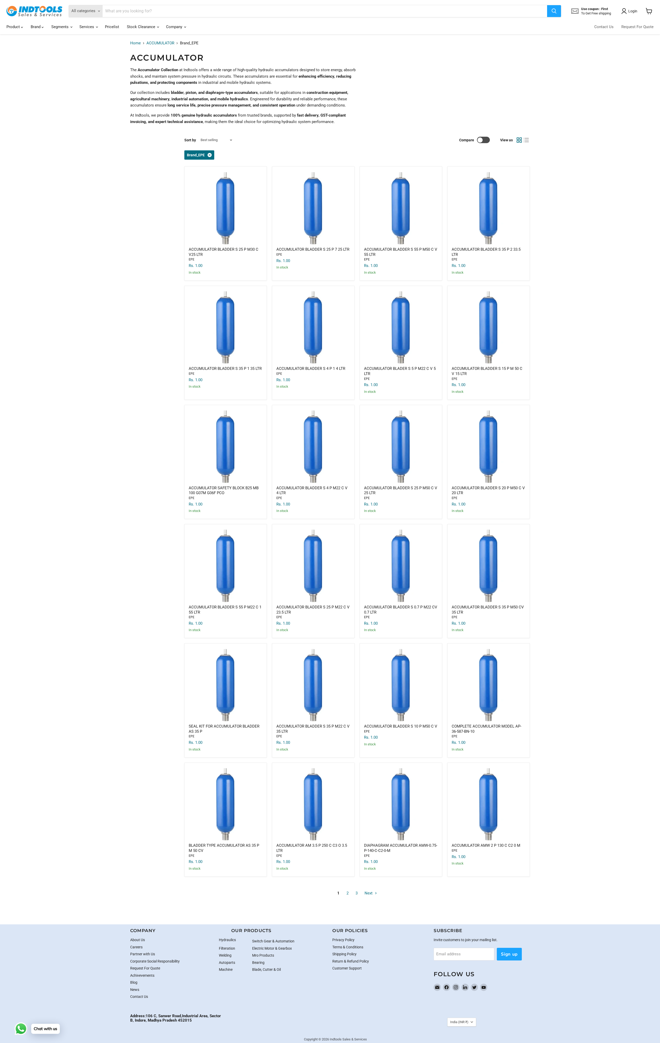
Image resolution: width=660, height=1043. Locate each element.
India (459, 1022)
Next (369, 893)
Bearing (258, 962)
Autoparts (227, 962)
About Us (137, 940)
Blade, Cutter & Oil (266, 969)
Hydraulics (227, 940)
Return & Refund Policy (350, 961)
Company (174, 27)
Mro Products (263, 955)
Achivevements (142, 975)
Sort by (190, 140)
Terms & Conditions (347, 947)
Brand (36, 27)
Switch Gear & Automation (273, 941)
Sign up (509, 954)
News (134, 990)
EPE (191, 259)
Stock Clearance (141, 27)
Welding (225, 955)
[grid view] (519, 140)
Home (135, 43)
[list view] (526, 140)
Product (13, 27)
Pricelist (112, 27)
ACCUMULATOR (160, 43)
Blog (133, 982)
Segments (60, 27)
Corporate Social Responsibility (155, 961)
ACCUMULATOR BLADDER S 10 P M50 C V (400, 726)
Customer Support (347, 968)
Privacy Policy (343, 940)
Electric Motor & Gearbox (272, 948)
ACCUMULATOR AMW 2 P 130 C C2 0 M (486, 845)
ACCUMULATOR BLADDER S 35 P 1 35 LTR (225, 368)
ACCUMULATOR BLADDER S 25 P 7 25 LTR (312, 249)
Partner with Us (142, 954)
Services (87, 27)
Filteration (227, 948)
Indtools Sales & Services (348, 1039)
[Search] (554, 11)
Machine (226, 969)
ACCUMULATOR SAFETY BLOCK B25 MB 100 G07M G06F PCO (224, 490)
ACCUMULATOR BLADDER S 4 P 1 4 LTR (310, 368)
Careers (136, 947)
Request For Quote (637, 27)
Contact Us (604, 27)
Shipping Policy (344, 954)
